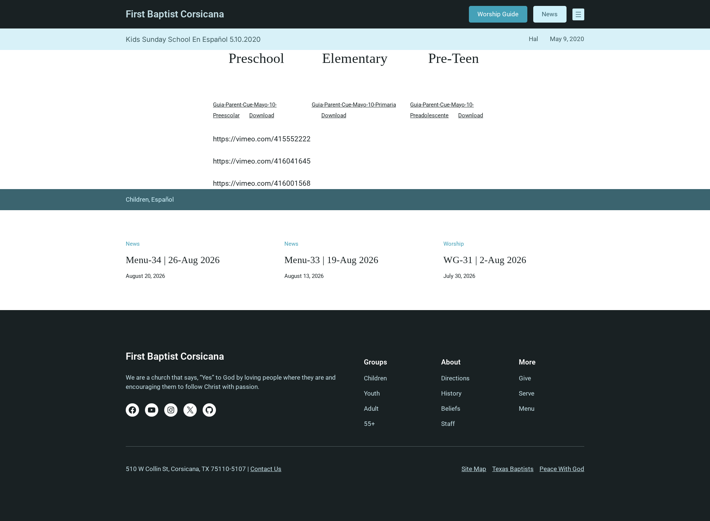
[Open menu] (578, 14)
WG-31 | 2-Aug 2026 (484, 259)
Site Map (474, 469)
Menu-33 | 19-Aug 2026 (331, 259)
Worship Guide (497, 14)
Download (261, 115)
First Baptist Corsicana (175, 14)
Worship (453, 244)
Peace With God (562, 469)
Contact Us (265, 469)
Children (137, 199)
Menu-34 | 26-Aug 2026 (173, 259)
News (550, 14)
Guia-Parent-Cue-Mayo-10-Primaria (354, 104)
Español (162, 199)
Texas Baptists (513, 469)
